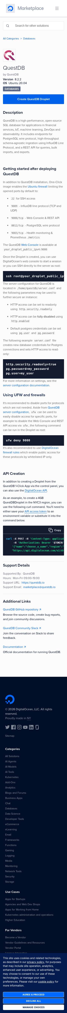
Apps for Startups (15, 899)
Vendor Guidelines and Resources (25, 942)
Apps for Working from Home (22, 909)
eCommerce (12, 824)
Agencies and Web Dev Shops (22, 904)
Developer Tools (14, 819)
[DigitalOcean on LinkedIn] (31, 727)
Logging (10, 855)
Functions (11, 845)
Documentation (13, 647)
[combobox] (33, 25)
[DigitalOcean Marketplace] (31, 8)
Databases (29, 38)
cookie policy (46, 981)
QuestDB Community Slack (20, 628)
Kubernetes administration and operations (29, 914)
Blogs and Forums (15, 792)
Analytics (10, 787)
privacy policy (35, 961)
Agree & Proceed (33, 994)
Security (10, 876)
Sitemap (9, 735)
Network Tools (13, 871)
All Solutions (12, 756)
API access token (36, 511)
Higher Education (15, 920)
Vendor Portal (13, 947)
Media (8, 860)
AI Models (11, 766)
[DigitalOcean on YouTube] (25, 727)
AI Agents (10, 761)
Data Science (12, 813)
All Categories (11, 38)
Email (8, 834)
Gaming (9, 850)
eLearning (11, 829)
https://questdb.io (33, 582)
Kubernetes (12, 777)
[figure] (33, 541)
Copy (57, 530)
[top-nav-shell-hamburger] (57, 8)
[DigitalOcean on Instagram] (19, 727)
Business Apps (14, 798)
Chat (7, 803)
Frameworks (12, 840)
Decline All (33, 1001)
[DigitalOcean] (10, 8)
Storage (9, 881)
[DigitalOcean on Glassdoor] (37, 727)
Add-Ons (10, 782)
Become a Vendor (15, 937)
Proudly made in (18, 718)
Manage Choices (33, 1007)
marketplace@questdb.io (39, 587)
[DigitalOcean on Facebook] (13, 727)
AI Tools (9, 772)
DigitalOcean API (36, 490)
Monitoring (11, 866)
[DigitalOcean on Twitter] (7, 727)
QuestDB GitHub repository (20, 609)
